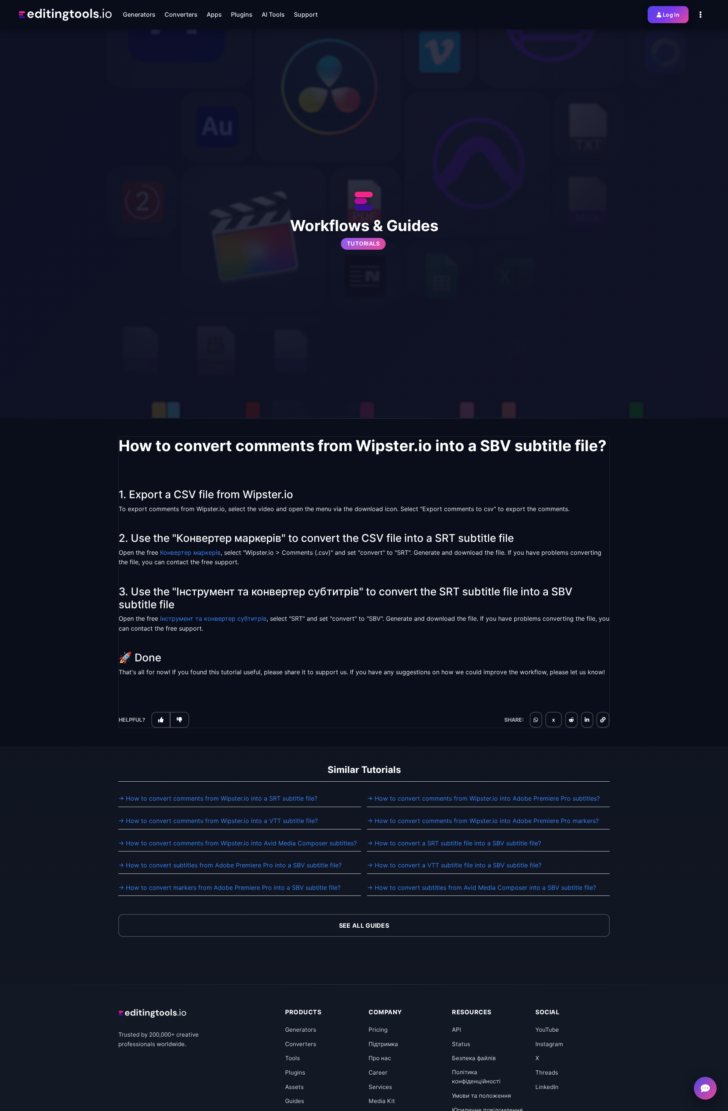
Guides (294, 1101)
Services (380, 1087)
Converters (300, 1044)
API (456, 1029)
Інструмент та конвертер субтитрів (213, 618)
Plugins (295, 1072)
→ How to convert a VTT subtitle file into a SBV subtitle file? (454, 865)
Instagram (549, 1044)
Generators (300, 1029)
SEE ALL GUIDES (364, 925)
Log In (671, 14)
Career (378, 1072)
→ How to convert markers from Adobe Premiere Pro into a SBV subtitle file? (229, 887)
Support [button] (306, 14)
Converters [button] (181, 14)
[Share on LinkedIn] (587, 720)
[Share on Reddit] (571, 720)
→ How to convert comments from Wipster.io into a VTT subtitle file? (218, 821)
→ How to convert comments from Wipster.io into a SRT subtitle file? (217, 798)
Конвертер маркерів (190, 552)
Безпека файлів (474, 1058)
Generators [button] (139, 14)
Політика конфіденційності (476, 1077)
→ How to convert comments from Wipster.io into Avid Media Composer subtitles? (237, 843)
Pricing (378, 1029)
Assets (294, 1087)
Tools (292, 1058)
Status (461, 1044)
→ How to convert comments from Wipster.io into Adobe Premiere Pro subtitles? (483, 798)
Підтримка (383, 1044)
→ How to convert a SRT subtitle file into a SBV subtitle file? (454, 843)
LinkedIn (547, 1087)
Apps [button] (214, 14)
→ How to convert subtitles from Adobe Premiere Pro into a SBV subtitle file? (230, 865)
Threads (546, 1072)
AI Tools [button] (273, 14)
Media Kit (382, 1101)
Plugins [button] (242, 14)
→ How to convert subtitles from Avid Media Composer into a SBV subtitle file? (481, 887)
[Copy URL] (602, 720)
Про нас (380, 1058)
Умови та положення (481, 1095)
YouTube (547, 1029)
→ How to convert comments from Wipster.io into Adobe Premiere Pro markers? (483, 821)
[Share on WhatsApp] (536, 720)
